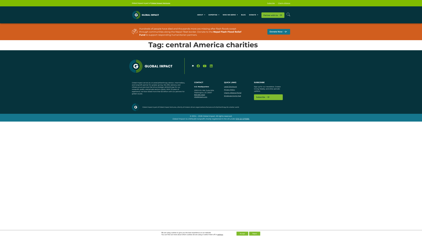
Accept (242, 233)
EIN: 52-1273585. (242, 119)
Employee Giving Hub (232, 96)
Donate (252, 15)
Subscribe (271, 3)
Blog (243, 15)
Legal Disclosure (230, 87)
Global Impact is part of (151, 3)
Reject (254, 233)
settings (220, 234)
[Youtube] (204, 66)
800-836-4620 (199, 95)
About (200, 15)
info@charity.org (200, 97)
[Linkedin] (211, 66)
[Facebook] (198, 66)
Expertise (212, 15)
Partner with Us (270, 15)
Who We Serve (229, 15)
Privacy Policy (229, 90)
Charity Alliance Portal (232, 93)
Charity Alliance (284, 3)
